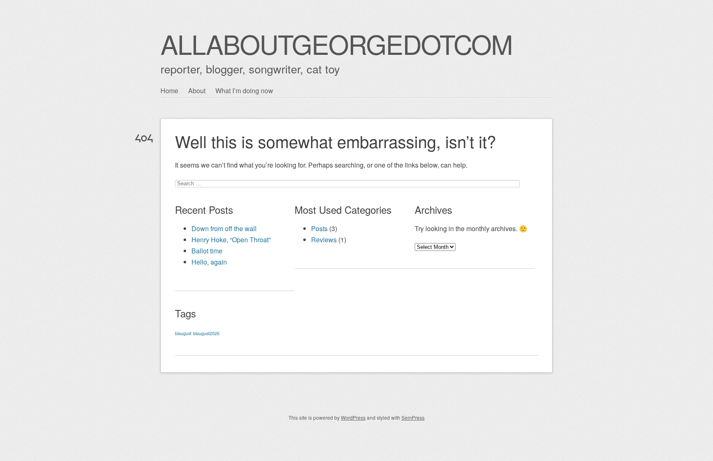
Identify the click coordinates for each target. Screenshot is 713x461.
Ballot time (206, 250)
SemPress (413, 417)
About (196, 90)
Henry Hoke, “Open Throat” (231, 239)
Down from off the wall (224, 228)
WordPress (353, 417)
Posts (319, 228)
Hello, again (209, 262)
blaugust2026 (206, 333)
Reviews (324, 239)
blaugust (183, 333)
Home (169, 90)
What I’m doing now (244, 90)
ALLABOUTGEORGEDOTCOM (336, 43)
